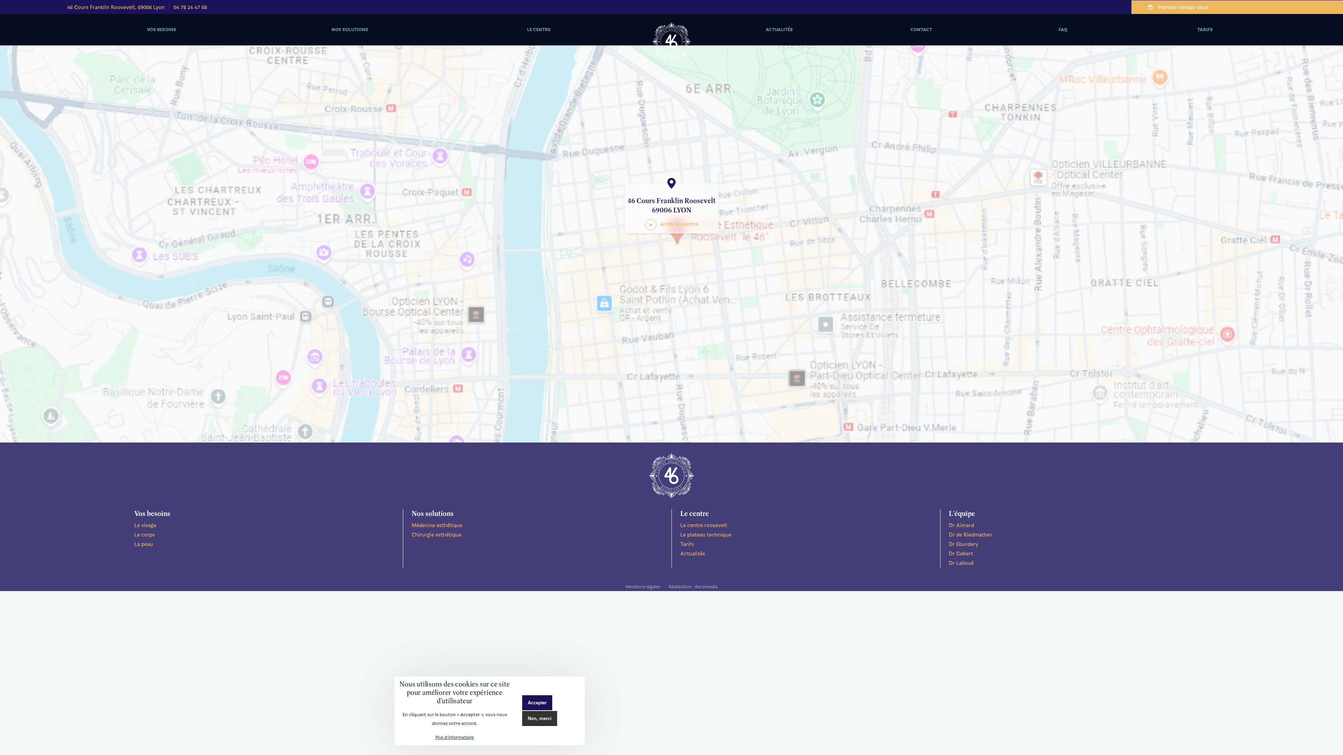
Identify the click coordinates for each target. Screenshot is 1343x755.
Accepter (537, 702)
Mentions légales (643, 586)
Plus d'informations (454, 737)
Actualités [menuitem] (779, 29)
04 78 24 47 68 (190, 6)
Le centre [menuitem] (497, 35)
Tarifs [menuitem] (1205, 29)
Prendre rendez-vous (1183, 6)
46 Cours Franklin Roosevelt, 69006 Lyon (116, 6)
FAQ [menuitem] (1063, 29)
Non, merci (540, 718)
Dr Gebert (961, 553)
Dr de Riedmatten (970, 534)
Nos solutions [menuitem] (312, 35)
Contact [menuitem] (921, 29)
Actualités (692, 553)
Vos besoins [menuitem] (121, 35)
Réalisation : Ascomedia (693, 586)
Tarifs (687, 543)
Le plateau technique (705, 534)
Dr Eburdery (963, 543)
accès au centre (679, 223)
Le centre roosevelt (703, 525)
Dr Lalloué (961, 562)
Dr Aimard (961, 525)
